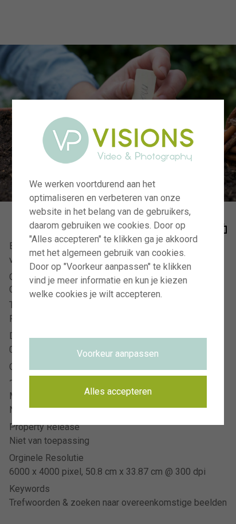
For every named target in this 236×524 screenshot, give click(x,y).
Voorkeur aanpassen (118, 353)
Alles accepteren (118, 391)
